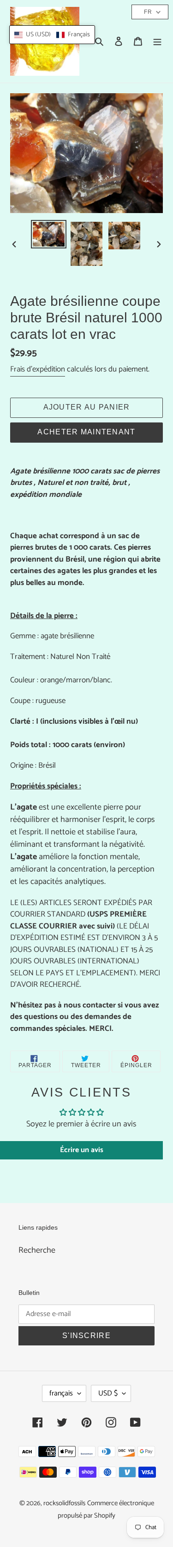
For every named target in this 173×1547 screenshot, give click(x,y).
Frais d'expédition (37, 369)
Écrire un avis (81, 1150)
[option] (49, 234)
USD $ (108, 1393)
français (61, 1393)
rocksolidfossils (64, 1503)
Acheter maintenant (86, 432)
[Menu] (157, 41)
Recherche (36, 1250)
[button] (52, 35)
